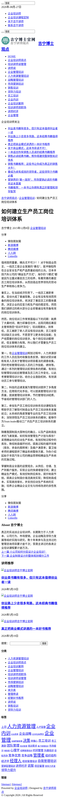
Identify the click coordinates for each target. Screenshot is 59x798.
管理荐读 (13, 694)
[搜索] (2, 3)
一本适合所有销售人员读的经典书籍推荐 (31, 152)
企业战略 (25, 733)
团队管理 (13, 745)
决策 (26, 740)
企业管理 (13, 115)
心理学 (15, 750)
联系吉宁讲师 (16, 25)
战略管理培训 (16, 79)
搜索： (5, 643)
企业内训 (13, 99)
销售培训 (13, 87)
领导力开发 (50, 766)
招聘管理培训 (26, 750)
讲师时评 (13, 111)
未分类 (12, 690)
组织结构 (50, 755)
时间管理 (38, 750)
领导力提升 (8, 770)
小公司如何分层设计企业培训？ (24, 551)
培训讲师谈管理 (17, 64)
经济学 (5, 761)
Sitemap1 (6, 784)
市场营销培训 (16, 83)
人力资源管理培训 (18, 76)
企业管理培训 (16, 72)
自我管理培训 (47, 761)
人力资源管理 (21, 726)
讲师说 (12, 68)
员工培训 (13, 95)
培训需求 (32, 746)
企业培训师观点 (17, 60)
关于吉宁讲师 (16, 21)
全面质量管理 (16, 741)
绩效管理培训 (29, 761)
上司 (4, 727)
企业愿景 (14, 734)
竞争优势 (14, 755)
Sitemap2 (17, 784)
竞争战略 (27, 755)
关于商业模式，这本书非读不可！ (27, 148)
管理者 (39, 755)
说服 (31, 765)
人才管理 (41, 727)
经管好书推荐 (16, 698)
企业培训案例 (16, 103)
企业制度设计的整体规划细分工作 (25, 555)
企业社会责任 (38, 734)
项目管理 (39, 766)
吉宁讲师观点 (9, 198)
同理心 (34, 741)
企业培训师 (14, 13)
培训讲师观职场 (17, 107)
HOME (12, 56)
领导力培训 (14, 91)
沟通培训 (49, 750)
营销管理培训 (8, 766)
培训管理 (23, 746)
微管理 (7, 751)
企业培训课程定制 (18, 17)
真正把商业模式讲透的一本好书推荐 (29, 144)
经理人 (16, 761)
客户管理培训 (43, 746)
